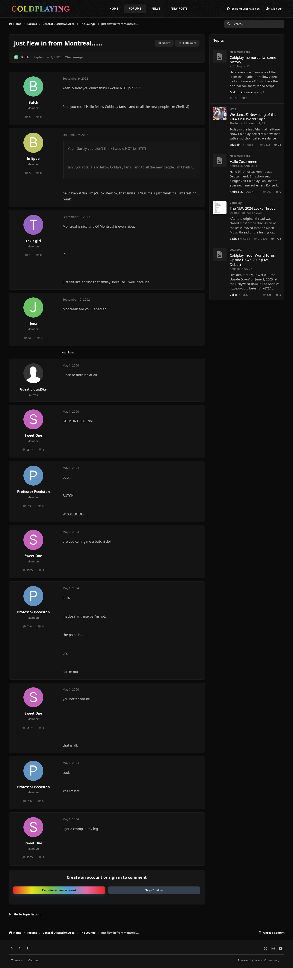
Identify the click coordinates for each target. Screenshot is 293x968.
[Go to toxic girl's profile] (33, 225)
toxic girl (33, 241)
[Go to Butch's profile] (16, 57)
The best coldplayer (242, 123)
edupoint (236, 145)
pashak (234, 239)
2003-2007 (236, 249)
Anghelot (236, 269)
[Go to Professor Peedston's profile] (33, 476)
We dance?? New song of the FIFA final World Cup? (253, 116)
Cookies (33, 960)
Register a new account (59, 890)
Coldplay (236, 203)
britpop (33, 158)
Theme (16, 960)
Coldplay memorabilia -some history (253, 59)
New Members (240, 52)
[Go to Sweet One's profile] (33, 419)
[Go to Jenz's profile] (33, 307)
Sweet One (33, 435)
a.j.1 (232, 66)
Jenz (33, 323)
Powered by (258, 960)
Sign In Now (154, 890)
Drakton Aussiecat (241, 92)
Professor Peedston (33, 491)
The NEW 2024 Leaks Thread (253, 208)
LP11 (233, 109)
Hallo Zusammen (243, 161)
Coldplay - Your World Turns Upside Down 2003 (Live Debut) (252, 260)
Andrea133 (236, 166)
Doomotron (237, 213)
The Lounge (74, 57)
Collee (233, 295)
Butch (25, 57)
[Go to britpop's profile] (33, 143)
